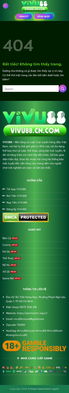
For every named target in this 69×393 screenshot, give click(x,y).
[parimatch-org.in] (34, 6)
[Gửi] (62, 88)
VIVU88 (7, 142)
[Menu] (5, 6)
